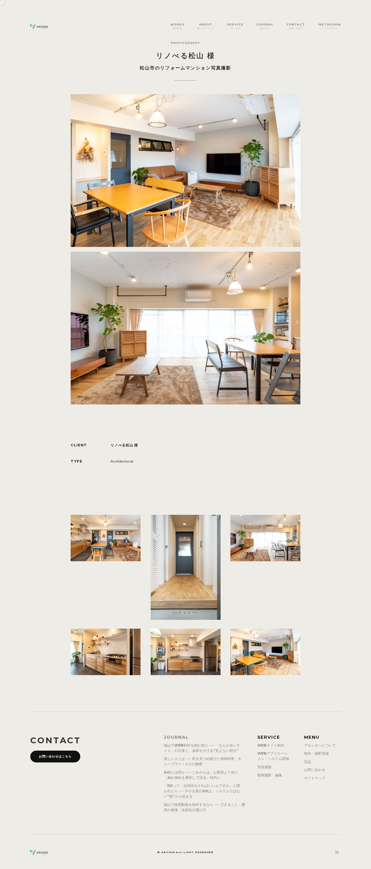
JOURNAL (265, 26)
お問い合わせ (314, 770)
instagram (329, 26)
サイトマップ (314, 778)
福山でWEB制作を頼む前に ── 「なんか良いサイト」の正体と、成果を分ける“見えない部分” (202, 748)
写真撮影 (264, 767)
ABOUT (205, 26)
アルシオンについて (320, 745)
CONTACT (295, 26)
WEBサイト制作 (270, 745)
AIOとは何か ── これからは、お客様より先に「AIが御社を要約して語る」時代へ (201, 775)
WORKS (177, 26)
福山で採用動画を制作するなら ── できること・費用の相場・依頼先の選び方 (204, 807)
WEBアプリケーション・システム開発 (273, 756)
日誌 (307, 761)
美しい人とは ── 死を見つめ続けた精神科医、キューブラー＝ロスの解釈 (203, 761)
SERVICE (235, 26)
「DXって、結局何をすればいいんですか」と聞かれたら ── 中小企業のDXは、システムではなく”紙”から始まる (202, 791)
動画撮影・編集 (269, 775)
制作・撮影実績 (316, 753)
